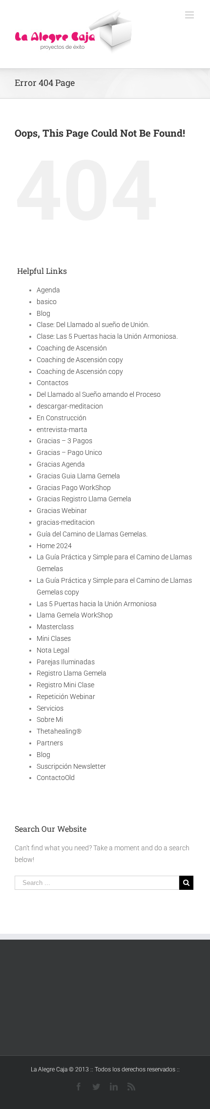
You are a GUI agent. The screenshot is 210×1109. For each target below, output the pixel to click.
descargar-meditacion (70, 406)
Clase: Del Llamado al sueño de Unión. (93, 325)
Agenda (48, 290)
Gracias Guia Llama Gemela (78, 476)
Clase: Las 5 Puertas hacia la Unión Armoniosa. (107, 336)
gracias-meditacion (66, 522)
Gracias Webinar (62, 510)
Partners (50, 743)
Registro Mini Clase (65, 685)
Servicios (50, 708)
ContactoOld (56, 777)
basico (47, 302)
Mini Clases (54, 638)
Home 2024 (54, 546)
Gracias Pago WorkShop (74, 488)
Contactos (52, 383)
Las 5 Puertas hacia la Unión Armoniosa (97, 604)
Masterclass (55, 627)
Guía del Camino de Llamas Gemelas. (92, 534)
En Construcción (61, 418)
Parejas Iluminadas (66, 662)
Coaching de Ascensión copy (80, 360)
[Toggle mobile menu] (190, 15)
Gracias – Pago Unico (69, 452)
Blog (43, 313)
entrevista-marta (62, 429)
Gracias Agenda (61, 464)
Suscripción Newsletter (71, 766)
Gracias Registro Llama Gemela (84, 499)
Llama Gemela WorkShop (75, 615)
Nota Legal (53, 650)
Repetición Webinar (66, 696)
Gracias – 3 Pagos (64, 441)
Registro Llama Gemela (71, 673)
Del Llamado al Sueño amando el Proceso (99, 394)
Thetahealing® (59, 731)
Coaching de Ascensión (72, 348)
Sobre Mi (50, 719)
